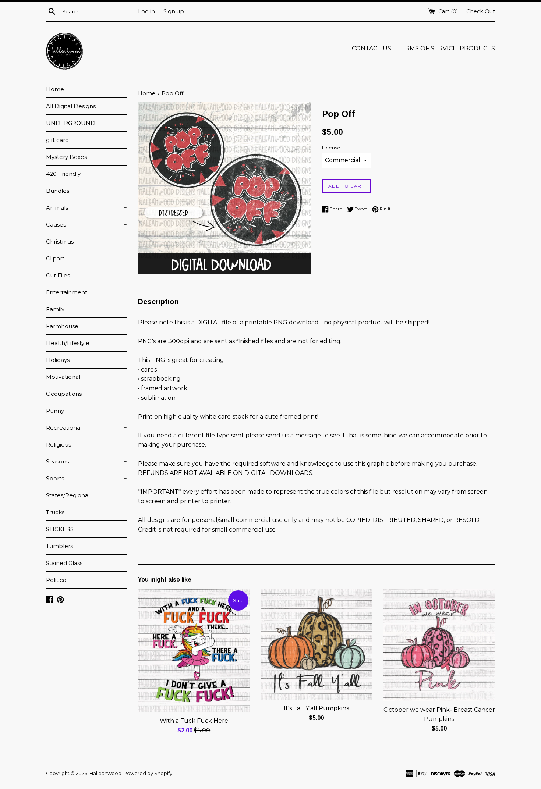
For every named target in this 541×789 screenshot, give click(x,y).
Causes (86, 224)
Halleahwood (105, 773)
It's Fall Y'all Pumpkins (316, 708)
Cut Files (58, 275)
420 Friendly (63, 173)
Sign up (173, 11)
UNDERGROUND (70, 123)
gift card (57, 139)
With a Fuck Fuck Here (194, 720)
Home (55, 89)
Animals (86, 207)
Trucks (55, 512)
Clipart (55, 258)
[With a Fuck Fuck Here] (194, 650)
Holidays (86, 359)
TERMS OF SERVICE (427, 48)
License (331, 147)
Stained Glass (64, 562)
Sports (86, 478)
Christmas (60, 241)
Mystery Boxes (66, 156)
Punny (86, 410)
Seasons (86, 461)
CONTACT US (372, 48)
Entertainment (86, 292)
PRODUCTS (477, 48)
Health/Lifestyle (86, 343)
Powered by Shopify (148, 773)
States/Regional (68, 495)
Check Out (480, 11)
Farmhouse (62, 326)
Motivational (63, 376)
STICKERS (60, 529)
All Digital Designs (71, 106)
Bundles (57, 190)
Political (57, 579)
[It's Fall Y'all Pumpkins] (316, 644)
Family (55, 309)
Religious (58, 444)
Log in (146, 11)
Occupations (86, 393)
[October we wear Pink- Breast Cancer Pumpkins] (439, 645)
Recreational (86, 427)
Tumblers (59, 546)
